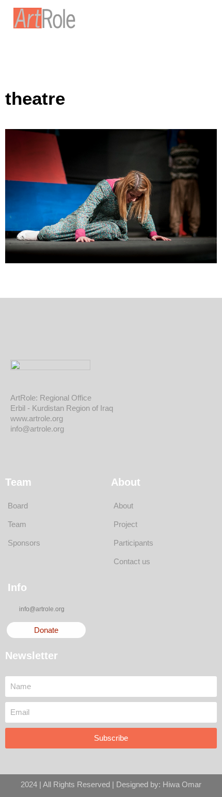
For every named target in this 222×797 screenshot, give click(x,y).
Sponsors (24, 542)
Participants (133, 542)
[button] (180, 18)
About (123, 505)
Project (125, 524)
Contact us (132, 561)
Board (18, 505)
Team (17, 524)
